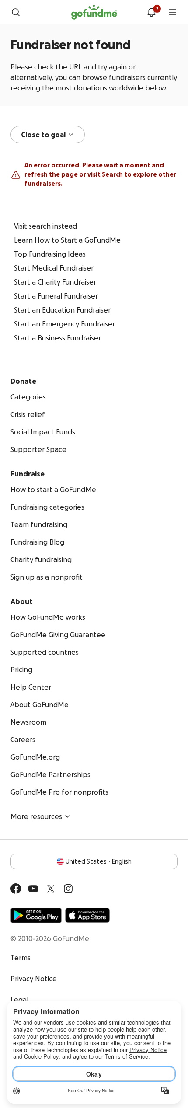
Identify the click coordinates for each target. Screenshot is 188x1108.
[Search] (15, 12)
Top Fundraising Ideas (50, 254)
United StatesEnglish (99, 861)
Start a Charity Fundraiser (55, 282)
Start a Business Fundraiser (57, 338)
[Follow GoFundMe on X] (50, 888)
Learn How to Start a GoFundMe (67, 240)
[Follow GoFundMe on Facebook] (15, 888)
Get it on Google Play (36, 915)
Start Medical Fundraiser (54, 268)
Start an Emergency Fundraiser (64, 324)
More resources (36, 816)
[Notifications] (151, 12)
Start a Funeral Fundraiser (56, 296)
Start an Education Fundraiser (62, 310)
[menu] (172, 12)
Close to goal (43, 135)
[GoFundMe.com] (94, 12)
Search (112, 174)
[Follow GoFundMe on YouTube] (33, 888)
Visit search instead (45, 226)
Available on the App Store (87, 915)
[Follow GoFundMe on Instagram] (68, 888)
